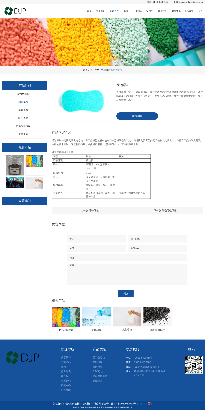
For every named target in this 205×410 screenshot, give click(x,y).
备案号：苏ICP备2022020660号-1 (119, 403)
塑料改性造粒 (23, 126)
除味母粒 (94, 210)
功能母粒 (106, 70)
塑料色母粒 (23, 94)
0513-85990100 (160, 2)
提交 (126, 293)
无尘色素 (23, 134)
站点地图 (66, 390)
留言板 (150, 11)
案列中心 (176, 11)
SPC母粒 (23, 118)
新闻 (126, 11)
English (189, 11)
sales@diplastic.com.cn (192, 2)
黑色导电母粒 (169, 210)
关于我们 (101, 11)
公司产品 (114, 11)
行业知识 (137, 11)
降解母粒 (23, 110)
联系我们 (162, 11)
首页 (89, 11)
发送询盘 (137, 116)
